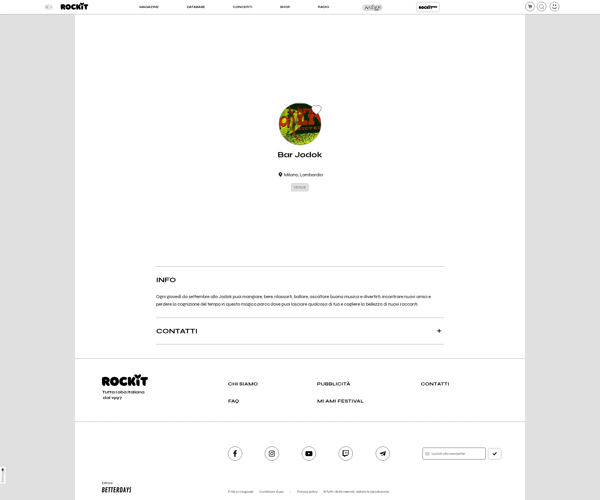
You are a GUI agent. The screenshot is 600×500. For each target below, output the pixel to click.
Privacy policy (307, 492)
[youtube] (309, 453)
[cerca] (541, 6)
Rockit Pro (428, 7)
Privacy (3, 476)
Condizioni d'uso (271, 492)
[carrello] (530, 6)
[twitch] (346, 453)
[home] (74, 7)
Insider (372, 7)
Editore (105, 485)
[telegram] (383, 453)
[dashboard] (554, 6)
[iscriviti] (495, 453)
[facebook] (235, 453)
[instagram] (272, 453)
